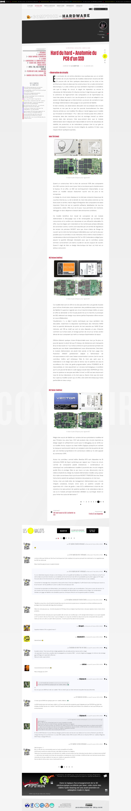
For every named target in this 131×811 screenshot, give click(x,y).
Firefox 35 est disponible (96, 514)
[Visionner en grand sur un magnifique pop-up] (66, 147)
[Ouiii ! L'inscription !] (103, 25)
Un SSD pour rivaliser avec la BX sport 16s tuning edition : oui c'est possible (33, 109)
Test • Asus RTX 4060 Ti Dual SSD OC (32, 99)
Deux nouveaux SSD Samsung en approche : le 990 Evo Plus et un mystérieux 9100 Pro (34, 112)
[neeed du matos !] (52, 805)
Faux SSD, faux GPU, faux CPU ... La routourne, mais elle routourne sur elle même (34, 106)
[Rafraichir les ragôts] (58, 538)
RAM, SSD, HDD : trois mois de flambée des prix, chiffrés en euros (34, 117)
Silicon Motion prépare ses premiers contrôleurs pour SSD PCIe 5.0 (32, 94)
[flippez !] (42, 805)
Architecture (42, 54)
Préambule (43, 52)
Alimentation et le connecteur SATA (36, 61)
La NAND (43, 58)
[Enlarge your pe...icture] (90, 401)
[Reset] (106, 9)
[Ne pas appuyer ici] (90, 166)
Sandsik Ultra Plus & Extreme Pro (36, 75)
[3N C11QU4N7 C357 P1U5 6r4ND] (90, 268)
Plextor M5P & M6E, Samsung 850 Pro (36, 72)
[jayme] (32, 805)
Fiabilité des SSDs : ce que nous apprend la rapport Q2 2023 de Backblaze (33, 103)
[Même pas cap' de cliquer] (90, 147)
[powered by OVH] (27, 805)
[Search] (95, 9)
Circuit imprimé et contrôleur (37, 56)
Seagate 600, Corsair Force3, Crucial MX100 (37, 64)
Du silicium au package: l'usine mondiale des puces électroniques (34, 96)
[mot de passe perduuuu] (103, 38)
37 (105, 56)
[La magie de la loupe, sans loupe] (66, 166)
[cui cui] (37, 805)
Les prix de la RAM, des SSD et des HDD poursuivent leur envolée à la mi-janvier (33, 115)
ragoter (63, 531)
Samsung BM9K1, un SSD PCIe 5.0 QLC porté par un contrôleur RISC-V (35, 91)
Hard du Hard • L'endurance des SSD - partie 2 (34, 100)
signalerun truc (92, 530)
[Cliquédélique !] (66, 420)
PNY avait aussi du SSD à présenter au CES (64, 514)
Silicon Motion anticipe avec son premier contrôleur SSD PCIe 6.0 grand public (33, 88)
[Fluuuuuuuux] (47, 805)
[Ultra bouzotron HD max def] (66, 268)
